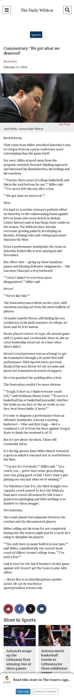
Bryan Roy (10, 61)
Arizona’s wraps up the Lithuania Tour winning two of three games (19, 659)
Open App (23, 691)
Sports (36, 35)
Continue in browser (45, 691)
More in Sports (20, 620)
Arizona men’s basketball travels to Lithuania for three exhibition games (54, 662)
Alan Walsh (64, 124)
